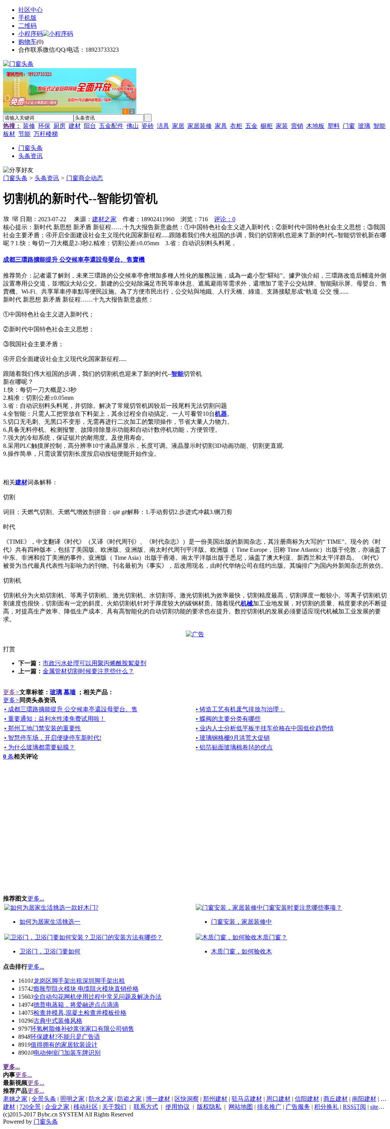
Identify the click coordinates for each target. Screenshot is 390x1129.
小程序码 (30, 33)
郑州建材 (215, 1098)
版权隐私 (209, 1106)
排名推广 (269, 1106)
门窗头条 (15, 178)
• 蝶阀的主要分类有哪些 (228, 718)
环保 (44, 126)
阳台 (90, 126)
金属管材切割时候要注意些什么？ (88, 671)
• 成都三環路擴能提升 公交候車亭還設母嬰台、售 (70, 709)
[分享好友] (18, 170)
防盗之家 (129, 1098)
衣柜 (236, 126)
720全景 (30, 1106)
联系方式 (146, 1106)
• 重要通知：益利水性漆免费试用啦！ (54, 718)
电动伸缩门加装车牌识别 (67, 1052)
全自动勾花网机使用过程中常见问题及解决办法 (97, 996)
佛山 (132, 126)
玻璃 (364, 126)
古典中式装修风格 (58, 1020)
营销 (297, 126)
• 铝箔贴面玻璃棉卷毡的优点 (234, 747)
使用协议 (177, 1106)
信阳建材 (307, 1098)
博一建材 (158, 1098)
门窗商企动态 (84, 178)
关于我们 (114, 1106)
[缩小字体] (15, 218)
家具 (221, 126)
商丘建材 (335, 1098)
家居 (178, 126)
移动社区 (86, 1106)
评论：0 (224, 219)
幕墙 (70, 692)
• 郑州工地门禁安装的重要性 (42, 728)
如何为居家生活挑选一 (49, 921)
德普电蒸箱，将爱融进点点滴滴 (76, 1004)
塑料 (334, 126)
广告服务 (298, 1106)
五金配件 (111, 126)
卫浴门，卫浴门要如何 (49, 951)
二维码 (27, 25)
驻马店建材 (247, 1098)
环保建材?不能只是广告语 (65, 1036)
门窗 (349, 126)
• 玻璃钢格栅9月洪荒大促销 (233, 738)
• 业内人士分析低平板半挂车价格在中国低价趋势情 (265, 728)
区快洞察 (186, 1098)
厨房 (59, 126)
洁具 (163, 126)
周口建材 (278, 1098)
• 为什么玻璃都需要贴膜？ (39, 747)
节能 (24, 134)
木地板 (315, 126)
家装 (282, 126)
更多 (11, 692)
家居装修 (199, 126)
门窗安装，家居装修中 (241, 921)
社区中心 (30, 9)
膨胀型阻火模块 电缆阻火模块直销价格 (86, 988)
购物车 (27, 41)
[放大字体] (6, 218)
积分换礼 (326, 1106)
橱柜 (267, 126)
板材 (9, 134)
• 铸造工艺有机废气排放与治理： (240, 709)
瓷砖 (148, 126)
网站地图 (241, 1106)
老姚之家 (15, 1098)
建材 (75, 126)
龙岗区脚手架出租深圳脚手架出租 (79, 980)
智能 (379, 126)
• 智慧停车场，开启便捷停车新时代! (52, 738)
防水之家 (101, 1098)
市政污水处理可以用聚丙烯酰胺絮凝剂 (94, 663)
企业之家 (57, 1106)
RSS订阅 (354, 1106)
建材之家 (104, 219)
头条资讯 (47, 178)
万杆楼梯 (46, 134)
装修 (29, 126)
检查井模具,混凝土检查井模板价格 (80, 1012)
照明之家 (72, 1098)
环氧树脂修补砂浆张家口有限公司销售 (82, 1028)
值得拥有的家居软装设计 (64, 1044)
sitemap (379, 1106)
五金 (251, 126)
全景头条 (44, 1098)
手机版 (27, 17)
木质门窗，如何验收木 (241, 951)
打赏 (9, 649)
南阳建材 (364, 1098)
